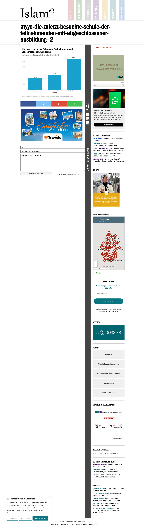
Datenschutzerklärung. (111, 311)
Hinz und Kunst (108, 393)
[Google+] (59, 104)
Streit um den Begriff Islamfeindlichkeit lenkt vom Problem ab (107, 499)
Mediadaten (84, 524)
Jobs (72, 524)
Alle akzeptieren (40, 518)
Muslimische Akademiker (108, 364)
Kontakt (51, 524)
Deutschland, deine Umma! (108, 374)
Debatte (113, 10)
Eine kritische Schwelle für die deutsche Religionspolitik (106, 510)
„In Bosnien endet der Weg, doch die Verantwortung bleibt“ (107, 504)
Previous (96, 425)
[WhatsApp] (74, 104)
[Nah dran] (49, 496)
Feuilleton (96, 10)
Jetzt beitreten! (108, 125)
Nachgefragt (108, 383)
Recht (105, 10)
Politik (71, 10)
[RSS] (87, 119)
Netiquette (77, 174)
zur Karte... (97, 273)
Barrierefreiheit (65, 524)
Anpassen (12, 518)
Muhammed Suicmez (104, 47)
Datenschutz (92, 524)
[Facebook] (28, 104)
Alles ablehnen (25, 518)
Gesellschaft (79, 10)
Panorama (122, 10)
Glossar (108, 355)
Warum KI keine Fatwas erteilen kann (107, 494)
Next (120, 425)
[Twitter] (43, 104)
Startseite (88, 10)
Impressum (57, 524)
